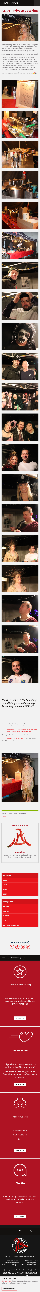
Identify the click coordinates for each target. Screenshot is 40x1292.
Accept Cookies (9, 1289)
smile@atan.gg (29, 1256)
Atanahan (10, 3)
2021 (5, 885)
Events (4, 816)
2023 (5, 880)
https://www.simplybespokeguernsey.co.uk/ (16, 731)
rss (31, 1231)
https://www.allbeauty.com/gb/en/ (13, 738)
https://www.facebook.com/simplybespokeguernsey (19, 729)
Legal (34, 1270)
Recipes (6, 906)
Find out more (6, 1281)
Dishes (6, 911)
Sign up (7, 1272)
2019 (5, 894)
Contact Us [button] (20, 1018)
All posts (7, 875)
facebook (9, 1231)
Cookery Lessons (11, 925)
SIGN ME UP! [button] (19, 1150)
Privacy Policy (27, 1270)
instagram (20, 1231)
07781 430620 (13, 1256)
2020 (5, 889)
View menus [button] (20, 1084)
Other (6, 920)
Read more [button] (20, 1216)
